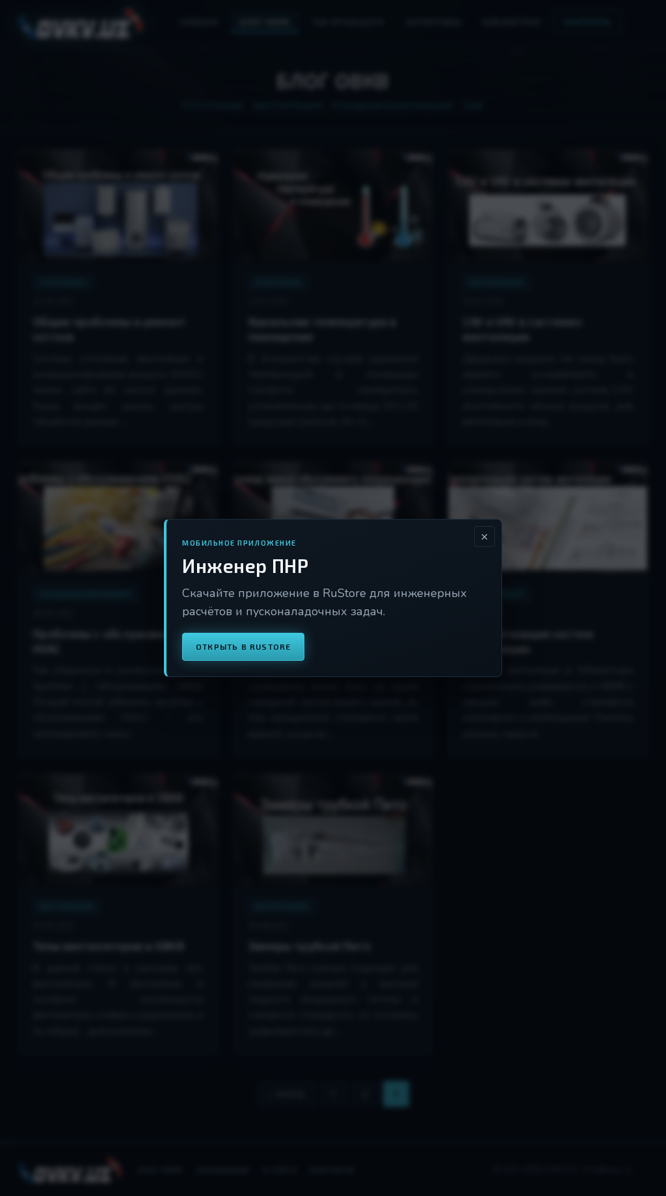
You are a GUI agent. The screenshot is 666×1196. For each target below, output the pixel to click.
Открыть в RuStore (243, 646)
